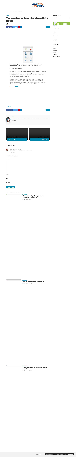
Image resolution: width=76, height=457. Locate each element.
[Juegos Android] (61, 23)
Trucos (54, 48)
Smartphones (55, 46)
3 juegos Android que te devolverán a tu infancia (34, 368)
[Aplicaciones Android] (53, 25)
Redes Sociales (55, 44)
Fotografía (55, 40)
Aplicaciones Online (56, 35)
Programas (55, 42)
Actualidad (24, 194)
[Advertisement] (28, 37)
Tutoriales (55, 50)
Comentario (8, 159)
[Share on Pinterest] (19, 27)
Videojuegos (55, 54)
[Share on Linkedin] (21, 27)
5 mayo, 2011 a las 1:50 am (17, 149)
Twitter (54, 52)
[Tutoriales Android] (55, 25)
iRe (13, 117)
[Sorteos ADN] (56, 25)
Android (7, 15)
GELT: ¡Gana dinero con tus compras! (33, 281)
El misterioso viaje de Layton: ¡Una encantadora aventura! (32, 196)
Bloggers (54, 37)
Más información (63, 454)
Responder (13, 152)
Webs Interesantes (56, 56)
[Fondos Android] (54, 25)
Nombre (8, 174)
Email (7, 178)
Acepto (70, 454)
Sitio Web (8, 182)
